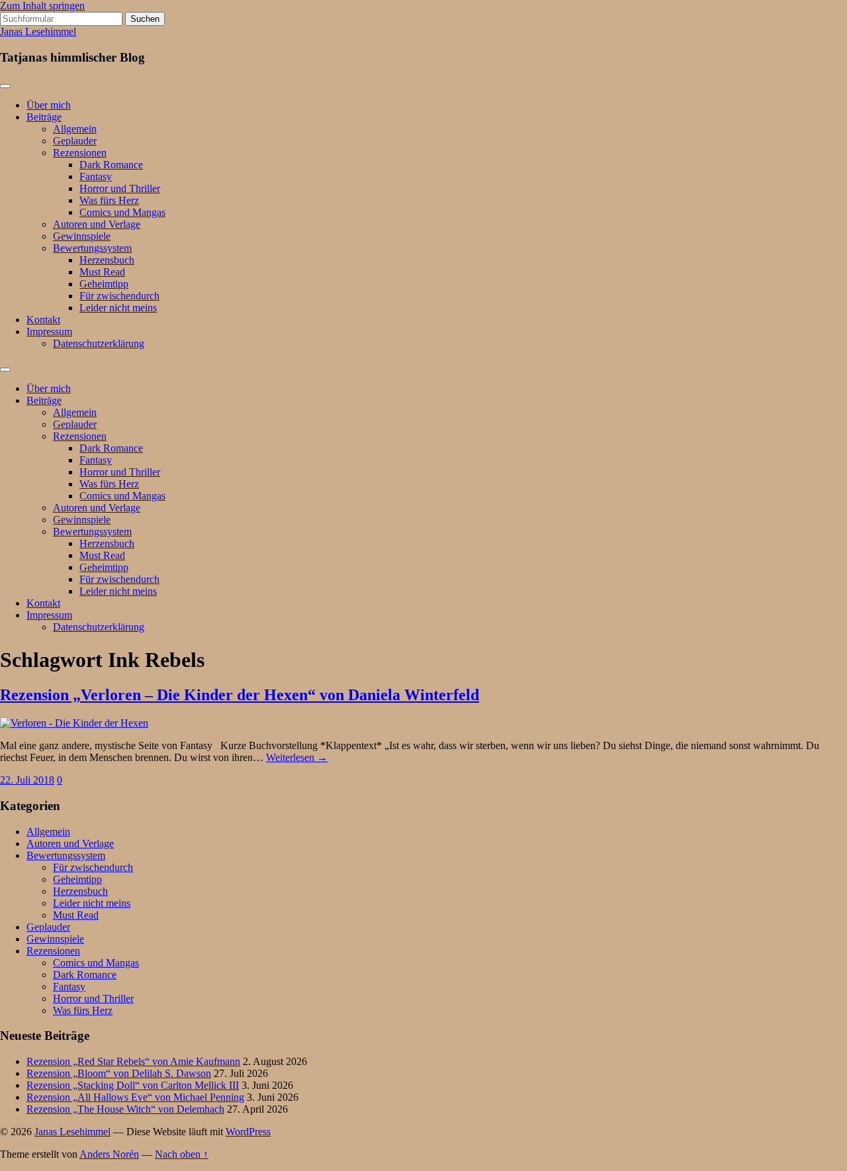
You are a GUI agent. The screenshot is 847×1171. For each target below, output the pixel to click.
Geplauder (75, 140)
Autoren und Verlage (96, 224)
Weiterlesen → (297, 757)
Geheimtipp (103, 283)
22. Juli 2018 (27, 780)
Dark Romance (111, 164)
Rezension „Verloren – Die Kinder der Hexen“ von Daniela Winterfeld (239, 694)
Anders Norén (109, 1154)
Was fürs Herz (109, 200)
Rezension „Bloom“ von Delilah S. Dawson (118, 1073)
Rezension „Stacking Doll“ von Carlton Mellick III (132, 1085)
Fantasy (95, 176)
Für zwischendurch (119, 295)
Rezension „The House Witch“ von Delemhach (125, 1109)
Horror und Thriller (119, 188)
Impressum (49, 331)
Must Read (102, 272)
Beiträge (44, 117)
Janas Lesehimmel (38, 31)
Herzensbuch (106, 260)
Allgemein (75, 128)
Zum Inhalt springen (42, 5)
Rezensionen (80, 152)
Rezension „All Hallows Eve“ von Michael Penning (135, 1097)
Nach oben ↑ (181, 1154)
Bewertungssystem (92, 248)
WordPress (248, 1131)
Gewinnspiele (82, 236)
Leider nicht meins (118, 307)
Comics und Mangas (122, 212)
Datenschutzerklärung (98, 343)
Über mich (48, 105)
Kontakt (43, 319)
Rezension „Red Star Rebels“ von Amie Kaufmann (133, 1061)
